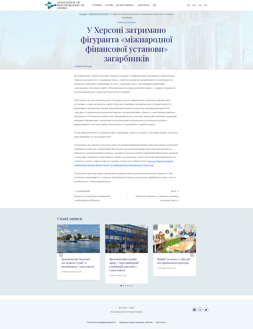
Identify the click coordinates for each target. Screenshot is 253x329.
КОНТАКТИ (143, 5)
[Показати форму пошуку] (154, 5)
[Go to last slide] (61, 254)
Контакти (161, 322)
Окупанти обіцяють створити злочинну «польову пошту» (157, 196)
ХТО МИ (109, 5)
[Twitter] (206, 310)
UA (200, 5)
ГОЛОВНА (97, 5)
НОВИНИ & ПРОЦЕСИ (126, 22)
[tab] (121, 285)
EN (188, 5)
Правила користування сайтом (136, 322)
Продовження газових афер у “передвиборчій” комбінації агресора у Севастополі (124, 264)
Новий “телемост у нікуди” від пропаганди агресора (174, 261)
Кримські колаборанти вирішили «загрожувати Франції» (92, 196)
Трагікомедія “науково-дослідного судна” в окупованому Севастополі (77, 262)
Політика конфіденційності (101, 322)
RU (194, 5)
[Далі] (192, 254)
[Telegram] (200, 310)
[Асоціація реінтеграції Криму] (64, 5)
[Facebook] (194, 310)
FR (205, 5)
